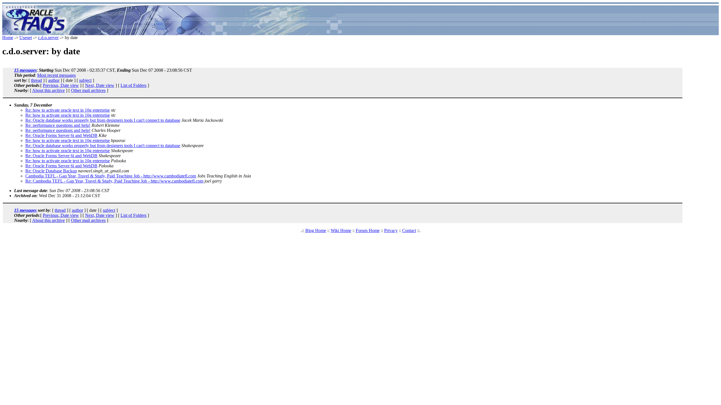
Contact (409, 230)
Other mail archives (88, 90)
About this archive (48, 90)
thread (36, 80)
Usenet (25, 37)
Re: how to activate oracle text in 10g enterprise (67, 110)
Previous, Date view (61, 85)
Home (7, 37)
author (53, 80)
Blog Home (315, 230)
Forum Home (368, 230)
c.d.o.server (48, 37)
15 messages (25, 70)
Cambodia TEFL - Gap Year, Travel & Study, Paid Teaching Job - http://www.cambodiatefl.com (110, 176)
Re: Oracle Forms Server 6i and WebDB (61, 135)
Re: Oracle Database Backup (51, 170)
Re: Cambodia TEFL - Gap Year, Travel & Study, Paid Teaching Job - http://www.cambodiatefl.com (114, 181)
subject (85, 80)
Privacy (391, 230)
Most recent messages (56, 75)
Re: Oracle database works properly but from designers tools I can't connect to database (102, 120)
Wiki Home (341, 230)
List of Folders (133, 85)
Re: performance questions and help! (57, 125)
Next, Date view (99, 85)
